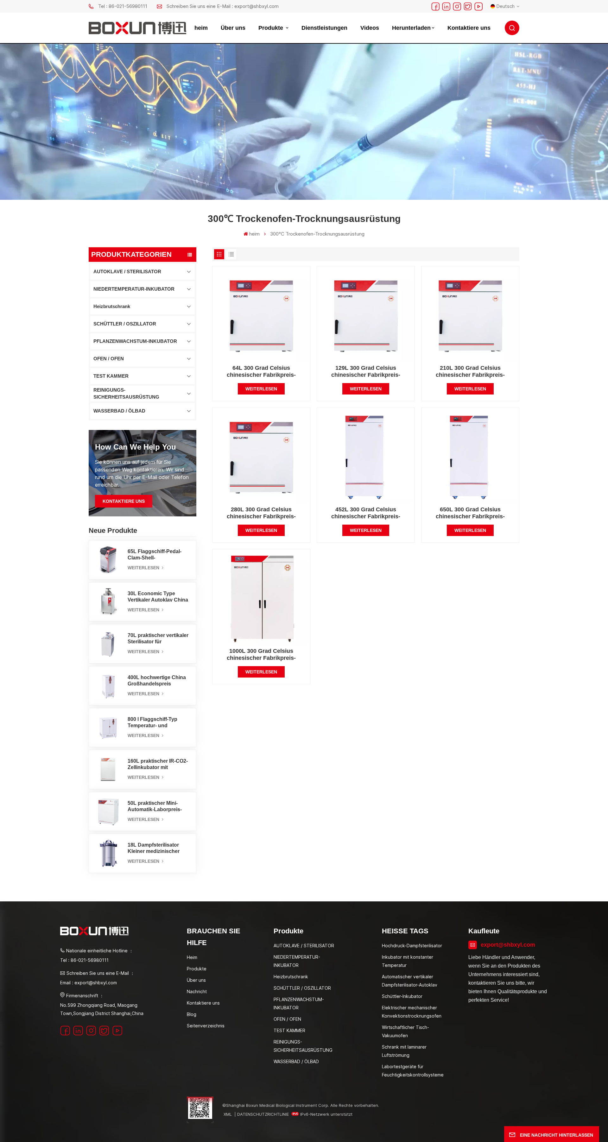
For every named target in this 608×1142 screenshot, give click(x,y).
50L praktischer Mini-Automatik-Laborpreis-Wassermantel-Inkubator (157, 806)
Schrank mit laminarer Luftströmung (404, 1051)
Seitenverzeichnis (206, 1025)
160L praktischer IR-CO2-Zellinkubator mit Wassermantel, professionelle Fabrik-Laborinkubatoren (158, 764)
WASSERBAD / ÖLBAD (119, 410)
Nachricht (197, 991)
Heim (192, 957)
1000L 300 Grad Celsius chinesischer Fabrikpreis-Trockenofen (261, 654)
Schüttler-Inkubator (402, 996)
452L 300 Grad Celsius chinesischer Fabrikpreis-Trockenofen (365, 513)
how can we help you (135, 447)
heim (201, 28)
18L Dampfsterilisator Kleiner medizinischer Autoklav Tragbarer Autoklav (154, 848)
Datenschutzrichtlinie (263, 1114)
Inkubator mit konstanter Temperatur (407, 961)
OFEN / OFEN (108, 358)
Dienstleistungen (324, 28)
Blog (191, 1014)
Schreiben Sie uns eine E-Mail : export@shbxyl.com (223, 6)
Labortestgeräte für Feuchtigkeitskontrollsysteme (413, 1070)
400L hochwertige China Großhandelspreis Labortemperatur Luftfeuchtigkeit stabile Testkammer (157, 681)
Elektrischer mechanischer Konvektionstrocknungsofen (411, 1012)
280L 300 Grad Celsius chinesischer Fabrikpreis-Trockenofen (261, 513)
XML (228, 1114)
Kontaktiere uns (469, 28)
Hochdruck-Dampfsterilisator (412, 945)
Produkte (271, 28)
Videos (369, 28)
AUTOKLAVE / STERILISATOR (127, 271)
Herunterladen (411, 28)
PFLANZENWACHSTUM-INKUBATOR (135, 341)
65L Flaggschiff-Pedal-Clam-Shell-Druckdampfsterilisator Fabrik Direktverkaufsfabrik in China (155, 555)
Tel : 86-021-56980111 (122, 6)
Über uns (233, 28)
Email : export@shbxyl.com (88, 982)
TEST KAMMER (111, 376)
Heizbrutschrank (111, 306)
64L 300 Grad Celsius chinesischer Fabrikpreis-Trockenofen (261, 371)
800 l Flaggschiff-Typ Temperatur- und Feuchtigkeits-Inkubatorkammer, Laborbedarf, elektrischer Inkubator (158, 722)
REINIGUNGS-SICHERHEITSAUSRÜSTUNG (126, 393)
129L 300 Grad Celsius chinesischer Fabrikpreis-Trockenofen (365, 371)
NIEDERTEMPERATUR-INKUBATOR (133, 289)
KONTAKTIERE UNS (124, 501)
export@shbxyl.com (508, 945)
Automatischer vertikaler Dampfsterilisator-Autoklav (409, 980)
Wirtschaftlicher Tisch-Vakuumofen (405, 1031)
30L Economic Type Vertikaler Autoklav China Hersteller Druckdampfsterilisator (158, 597)
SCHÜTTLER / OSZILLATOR (124, 323)
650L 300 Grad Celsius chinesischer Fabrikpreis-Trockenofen (470, 513)
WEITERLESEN (144, 567)
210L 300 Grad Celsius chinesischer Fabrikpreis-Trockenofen (470, 371)
